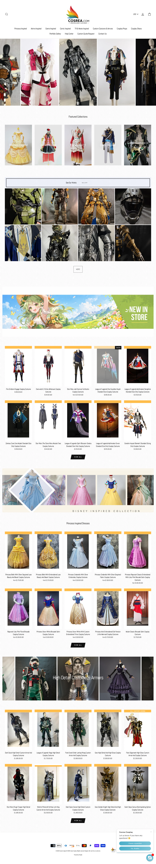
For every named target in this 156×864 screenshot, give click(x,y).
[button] (149, 857)
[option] (78, 72)
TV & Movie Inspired (82, 28)
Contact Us (102, 33)
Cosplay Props (122, 28)
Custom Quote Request (85, 33)
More (78, 269)
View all (78, 457)
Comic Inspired (65, 28)
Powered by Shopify (78, 855)
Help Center (69, 33)
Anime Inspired (36, 28)
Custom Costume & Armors (103, 28)
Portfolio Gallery (55, 33)
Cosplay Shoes (136, 28)
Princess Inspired (20, 28)
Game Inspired (50, 28)
